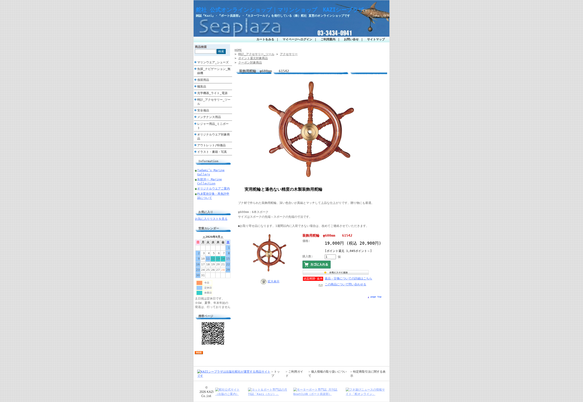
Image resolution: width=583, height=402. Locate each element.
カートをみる (265, 39)
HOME (238, 50)
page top (376, 296)
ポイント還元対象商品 (253, 58)
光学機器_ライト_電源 (212, 93)
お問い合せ (351, 39)
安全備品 (203, 110)
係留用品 (203, 80)
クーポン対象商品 (250, 62)
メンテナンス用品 (209, 117)
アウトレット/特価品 (211, 145)
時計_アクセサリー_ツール (213, 101)
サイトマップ (376, 39)
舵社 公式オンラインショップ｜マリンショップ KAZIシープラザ (280, 10)
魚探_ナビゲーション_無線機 (213, 71)
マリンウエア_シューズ (213, 62)
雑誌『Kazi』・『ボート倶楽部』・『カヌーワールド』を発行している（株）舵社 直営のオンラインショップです (273, 15)
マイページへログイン (297, 39)
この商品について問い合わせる (345, 284)
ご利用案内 (328, 39)
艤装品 (201, 86)
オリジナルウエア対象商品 (213, 136)
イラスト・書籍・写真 (212, 152)
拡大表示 (273, 281)
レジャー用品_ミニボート (213, 126)
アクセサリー (289, 54)
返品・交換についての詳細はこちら (348, 278)
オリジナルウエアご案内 (213, 188)
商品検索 (201, 47)
